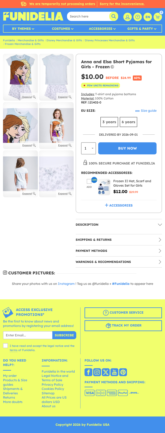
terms (14, 350)
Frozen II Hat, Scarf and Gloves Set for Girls (132, 183)
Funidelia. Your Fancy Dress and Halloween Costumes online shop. (33, 16)
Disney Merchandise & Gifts (64, 40)
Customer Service (126, 312)
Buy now (127, 148)
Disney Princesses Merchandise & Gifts (110, 40)
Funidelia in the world (58, 371)
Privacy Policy (52, 384)
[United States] (88, 372)
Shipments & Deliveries (13, 391)
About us (49, 406)
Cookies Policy (53, 389)
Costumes (61, 28)
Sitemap (48, 393)
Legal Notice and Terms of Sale (55, 378)
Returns (9, 397)
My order (10, 376)
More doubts (13, 402)
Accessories (100, 28)
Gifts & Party (140, 28)
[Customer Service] (137, 17)
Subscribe (64, 335)
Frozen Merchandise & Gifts (22, 43)
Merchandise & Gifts (31, 40)
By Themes (21, 28)
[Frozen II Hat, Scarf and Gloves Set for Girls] (104, 187)
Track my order (126, 325)
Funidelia (9, 40)
